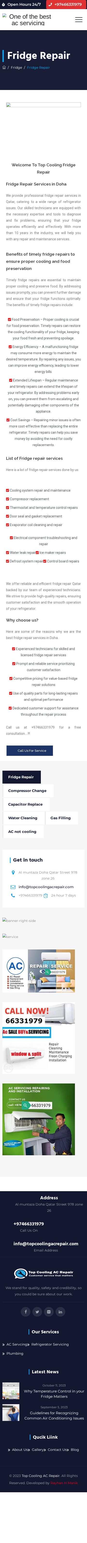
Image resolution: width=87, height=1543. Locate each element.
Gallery (38, 1450)
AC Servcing (17, 1344)
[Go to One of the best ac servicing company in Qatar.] (4, 67)
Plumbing (15, 1353)
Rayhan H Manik (64, 1483)
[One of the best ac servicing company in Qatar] (28, 19)
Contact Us (57, 1450)
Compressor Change (27, 790)
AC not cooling (22, 831)
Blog (75, 1450)
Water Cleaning (22, 818)
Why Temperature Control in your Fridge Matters (54, 1394)
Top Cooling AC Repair (41, 1476)
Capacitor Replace (25, 804)
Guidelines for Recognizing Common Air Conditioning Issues (54, 1415)
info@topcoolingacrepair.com (46, 887)
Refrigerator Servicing (50, 1344)
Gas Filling (61, 818)
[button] (29, 750)
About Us (20, 1450)
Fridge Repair (21, 777)
